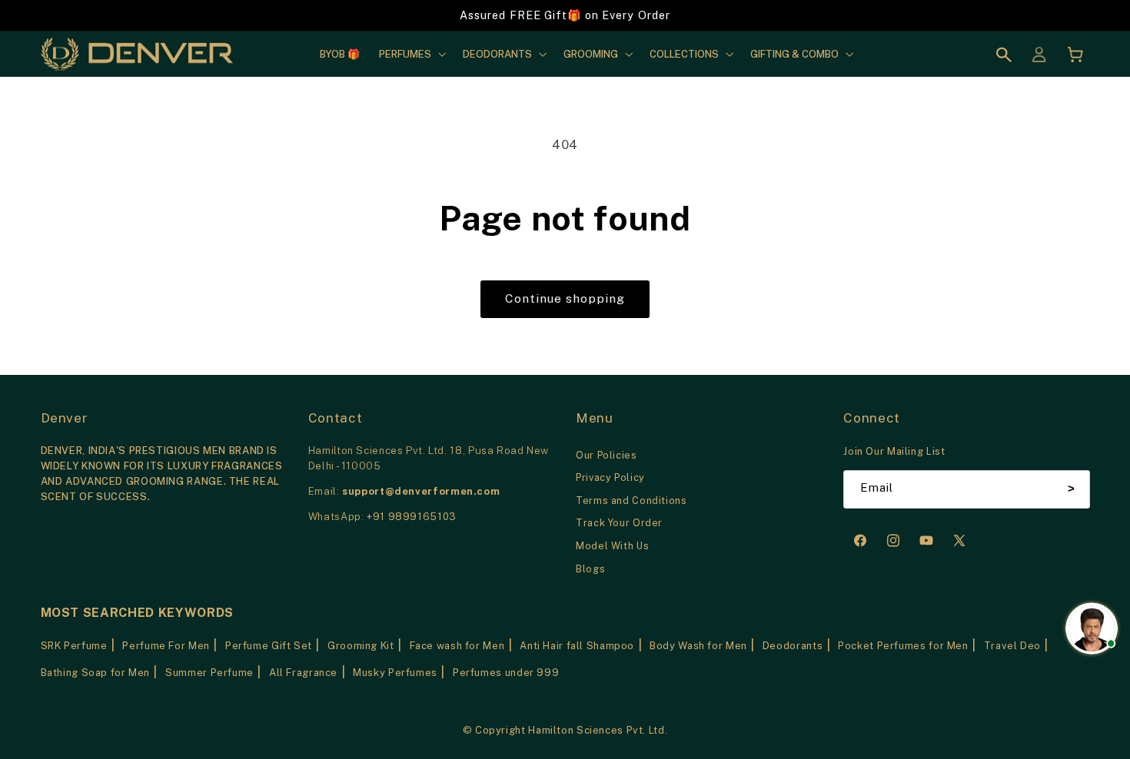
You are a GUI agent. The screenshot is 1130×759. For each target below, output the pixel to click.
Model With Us (612, 546)
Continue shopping (565, 298)
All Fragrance (303, 672)
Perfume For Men (165, 645)
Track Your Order (619, 523)
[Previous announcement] (126, 15)
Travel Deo (1012, 645)
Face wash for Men (457, 645)
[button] (411, 53)
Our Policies (606, 455)
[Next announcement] (1004, 15)
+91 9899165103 (412, 516)
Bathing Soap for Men (96, 672)
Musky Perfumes (395, 672)
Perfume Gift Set (268, 645)
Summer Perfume (209, 672)
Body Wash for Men (698, 645)
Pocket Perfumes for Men (903, 645)
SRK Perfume (74, 645)
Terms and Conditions (631, 500)
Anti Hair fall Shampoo (577, 645)
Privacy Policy (610, 477)
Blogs (590, 569)
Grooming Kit (360, 645)
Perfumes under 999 (506, 672)
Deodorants (793, 645)
